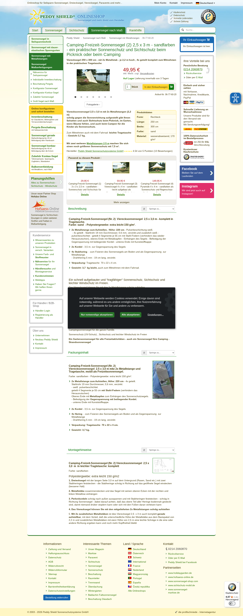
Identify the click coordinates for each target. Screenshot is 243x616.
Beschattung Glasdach (100, 599)
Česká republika (141, 586)
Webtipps (40, 280)
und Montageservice (45, 270)
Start (35, 30)
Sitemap (52, 574)
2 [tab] (81, 97)
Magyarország (140, 574)
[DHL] (188, 129)
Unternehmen (42, 335)
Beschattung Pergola (43, 84)
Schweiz (137, 557)
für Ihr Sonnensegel (45, 263)
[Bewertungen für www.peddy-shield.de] (128, 151)
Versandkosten (147, 73)
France (136, 566)
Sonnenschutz (95, 570)
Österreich (138, 553)
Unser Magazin (96, 549)
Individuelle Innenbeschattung (47, 79)
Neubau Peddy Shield (46, 339)
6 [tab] (105, 97)
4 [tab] (93, 97)
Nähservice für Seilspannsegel (40, 74)
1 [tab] (75, 97)
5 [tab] (99, 97)
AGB (50, 561)
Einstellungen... (156, 314)
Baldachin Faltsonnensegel (102, 595)
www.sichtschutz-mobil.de (181, 585)
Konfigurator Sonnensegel (45, 88)
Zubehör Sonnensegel (43, 97)
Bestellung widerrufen (56, 597)
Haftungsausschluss (58, 553)
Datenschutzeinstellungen (61, 590)
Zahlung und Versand (59, 549)
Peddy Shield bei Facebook (182, 562)
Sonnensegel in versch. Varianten (44, 248)
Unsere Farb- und (44, 256)
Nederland (138, 570)
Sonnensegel (53, 30)
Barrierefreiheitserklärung (61, 586)
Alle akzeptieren (131, 314)
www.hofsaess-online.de (180, 577)
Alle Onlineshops (137, 590)
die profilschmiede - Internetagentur (197, 612)
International (139, 561)
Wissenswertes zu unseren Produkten (45, 241)
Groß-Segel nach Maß (43, 101)
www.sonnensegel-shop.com (183, 581)
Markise (92, 553)
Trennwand (94, 582)
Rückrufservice (194, 73)
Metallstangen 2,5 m (98, 143)
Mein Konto (160, 2)
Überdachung (95, 586)
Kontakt (174, 2)
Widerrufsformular (57, 570)
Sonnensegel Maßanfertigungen (41, 65)
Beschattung (94, 574)
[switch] (232, 603)
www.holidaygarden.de (180, 573)
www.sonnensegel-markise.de (178, 591)
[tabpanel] (93, 80)
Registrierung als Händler (44, 316)
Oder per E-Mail (176, 558)
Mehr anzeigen (121, 202)
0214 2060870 (192, 69)
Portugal (137, 578)
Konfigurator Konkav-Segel (46, 92)
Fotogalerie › (93, 104)
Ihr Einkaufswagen (194, 39)
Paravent (93, 557)
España (136, 582)
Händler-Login (42, 310)
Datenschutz (54, 557)
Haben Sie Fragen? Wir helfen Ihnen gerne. (45, 287)
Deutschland (206, 3)
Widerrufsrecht (56, 566)
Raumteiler (94, 578)
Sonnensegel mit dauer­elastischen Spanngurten (45, 49)
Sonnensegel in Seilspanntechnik (41, 40)
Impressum (187, 2)
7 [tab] (111, 97)
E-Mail (194, 77)
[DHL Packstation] (200, 129)
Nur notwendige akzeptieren (97, 314)
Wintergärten (95, 590)
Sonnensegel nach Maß (106, 30)
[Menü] (238, 583)
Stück (135, 86)
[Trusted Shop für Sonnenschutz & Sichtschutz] (193, 156)
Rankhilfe (135, 30)
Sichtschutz (76, 30)
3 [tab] (87, 97)
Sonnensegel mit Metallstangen (40, 57)
